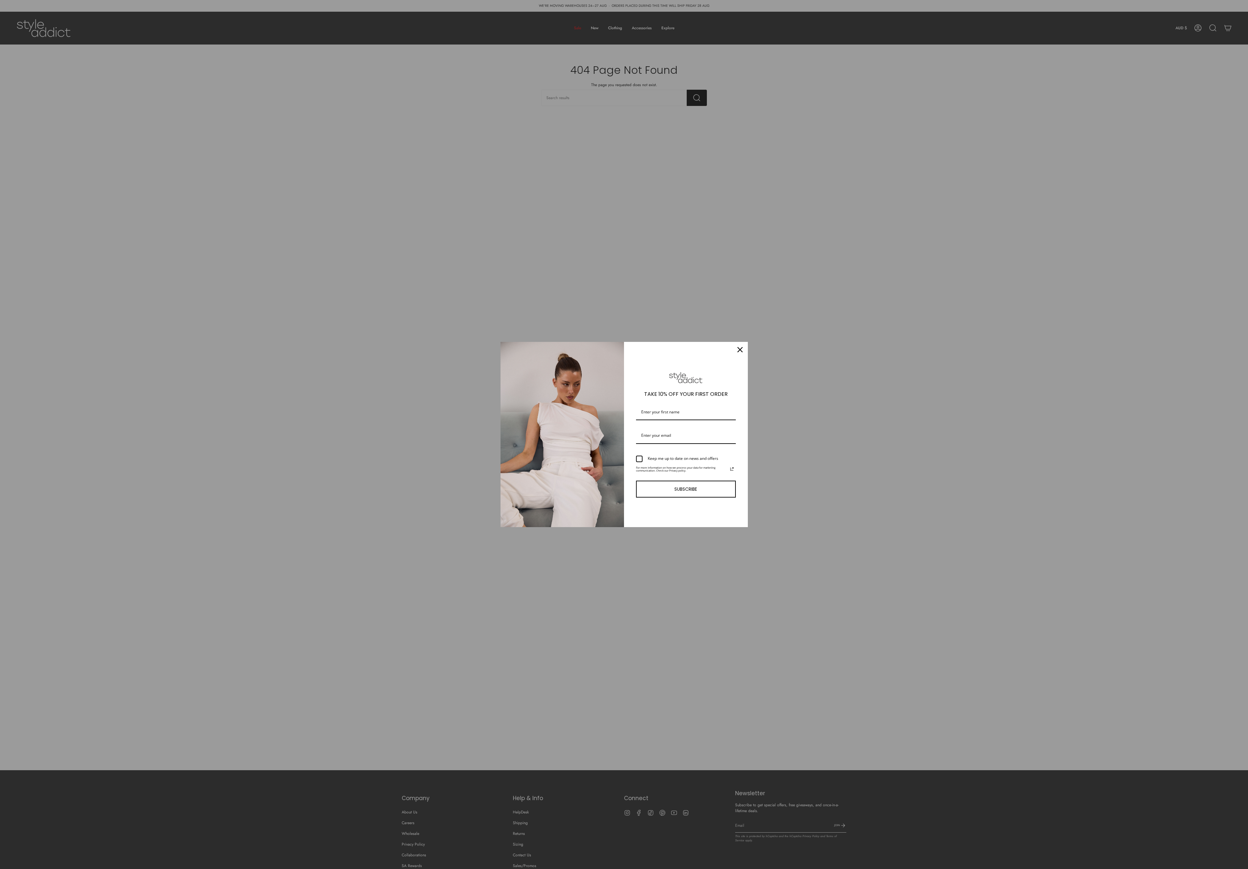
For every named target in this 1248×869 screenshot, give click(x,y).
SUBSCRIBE (685, 489)
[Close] (740, 349)
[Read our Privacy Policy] (732, 469)
